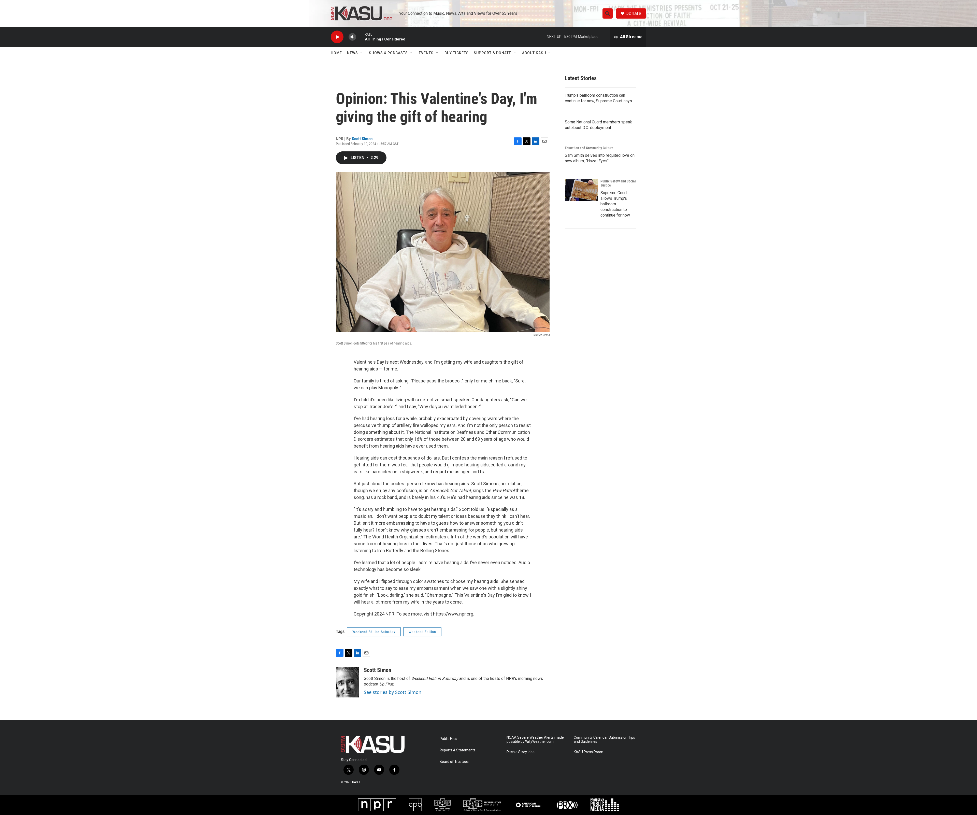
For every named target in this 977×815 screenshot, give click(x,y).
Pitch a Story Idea (521, 752)
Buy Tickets (456, 53)
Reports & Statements (458, 750)
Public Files (448, 739)
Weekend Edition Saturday (373, 632)
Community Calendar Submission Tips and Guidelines (604, 739)
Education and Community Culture (589, 148)
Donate (633, 13)
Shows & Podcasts (388, 53)
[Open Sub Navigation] (362, 53)
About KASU (534, 53)
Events (426, 53)
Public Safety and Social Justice (618, 183)
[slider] (360, 36)
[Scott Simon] (347, 682)
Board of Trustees (454, 762)
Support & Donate (492, 53)
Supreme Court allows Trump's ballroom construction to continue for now (615, 204)
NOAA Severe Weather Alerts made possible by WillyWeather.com (535, 739)
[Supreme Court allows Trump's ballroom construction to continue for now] (581, 190)
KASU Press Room (588, 752)
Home (336, 53)
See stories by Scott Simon (392, 692)
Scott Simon (362, 138)
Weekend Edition (422, 632)
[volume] (352, 37)
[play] (337, 37)
